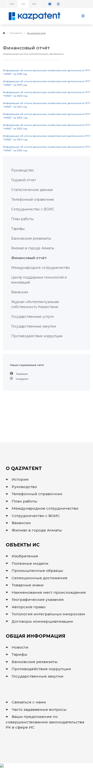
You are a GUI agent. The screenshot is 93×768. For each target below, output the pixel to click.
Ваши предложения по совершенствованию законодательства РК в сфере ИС (45, 722)
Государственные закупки (37, 676)
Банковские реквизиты (35, 661)
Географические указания (38, 599)
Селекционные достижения (39, 578)
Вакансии (21, 523)
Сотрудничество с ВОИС (36, 515)
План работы (24, 501)
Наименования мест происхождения (49, 592)
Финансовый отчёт (36, 33)
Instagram (22, 378)
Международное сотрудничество (45, 508)
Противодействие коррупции (41, 669)
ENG (34, 4)
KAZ (12, 4)
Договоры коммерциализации (42, 621)
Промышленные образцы (37, 570)
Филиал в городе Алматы (37, 530)
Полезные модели (30, 563)
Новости (20, 647)
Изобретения (25, 556)
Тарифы (19, 654)
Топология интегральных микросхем (48, 614)
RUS (23, 4)
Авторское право (29, 607)
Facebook (22, 373)
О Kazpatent (16, 33)
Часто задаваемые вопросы (39, 709)
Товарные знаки (28, 585)
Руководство (24, 486)
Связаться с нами (29, 702)
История (20, 479)
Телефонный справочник (37, 494)
